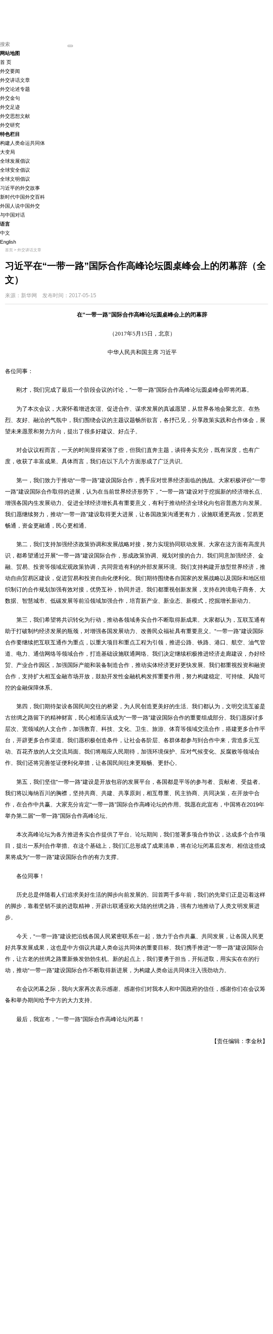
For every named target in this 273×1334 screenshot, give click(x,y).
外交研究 (10, 125)
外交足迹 (10, 107)
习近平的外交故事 (20, 188)
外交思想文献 (15, 116)
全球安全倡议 (15, 170)
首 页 (5, 62)
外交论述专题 (15, 89)
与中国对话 (12, 215)
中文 (5, 233)
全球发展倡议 (15, 161)
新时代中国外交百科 (22, 197)
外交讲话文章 (15, 80)
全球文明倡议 (15, 179)
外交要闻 (10, 71)
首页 (9, 250)
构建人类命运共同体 (22, 143)
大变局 (7, 152)
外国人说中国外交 (20, 206)
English (8, 242)
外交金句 (10, 98)
